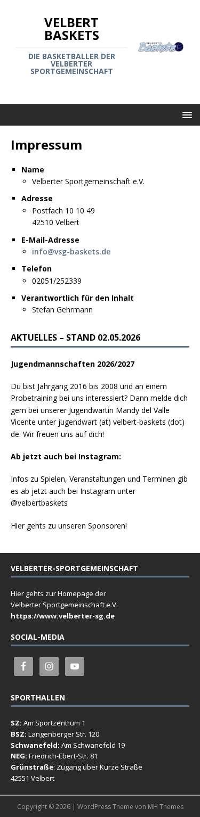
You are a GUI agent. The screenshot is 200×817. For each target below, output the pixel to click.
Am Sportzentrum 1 (54, 723)
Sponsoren (106, 526)
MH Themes (165, 806)
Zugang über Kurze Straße (99, 767)
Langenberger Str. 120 (63, 734)
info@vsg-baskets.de (71, 251)
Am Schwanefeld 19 (93, 745)
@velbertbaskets (39, 503)
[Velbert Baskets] (161, 47)
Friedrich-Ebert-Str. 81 (63, 756)
